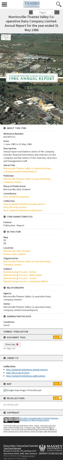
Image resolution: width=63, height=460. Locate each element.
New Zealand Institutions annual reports (27, 369)
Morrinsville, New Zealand (17, 250)
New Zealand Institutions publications (25, 375)
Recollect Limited (28, 456)
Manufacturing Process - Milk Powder (23, 275)
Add (56, 337)
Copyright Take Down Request (21, 447)
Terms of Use (22, 445)
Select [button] (53, 12)
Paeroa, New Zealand (15, 254)
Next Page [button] (56, 12)
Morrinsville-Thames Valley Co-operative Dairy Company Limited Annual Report (27, 170)
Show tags (10, 344)
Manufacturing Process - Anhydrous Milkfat (26, 281)
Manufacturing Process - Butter (20, 271)
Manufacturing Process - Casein (20, 278)
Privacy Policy (10, 445)
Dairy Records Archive (17, 372)
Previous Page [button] (31, 12)
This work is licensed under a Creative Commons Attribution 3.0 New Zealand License (39, 419)
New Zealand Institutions (16, 196)
